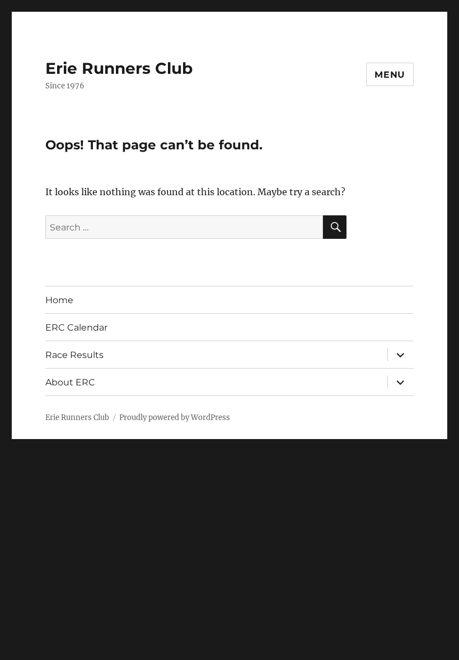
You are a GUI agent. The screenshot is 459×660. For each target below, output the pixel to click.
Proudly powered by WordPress (174, 417)
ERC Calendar (76, 327)
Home (59, 300)
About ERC (70, 382)
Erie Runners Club (119, 68)
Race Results (74, 355)
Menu (389, 74)
